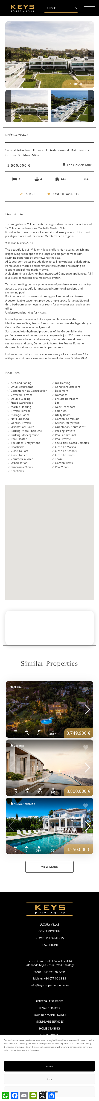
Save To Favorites (66, 194)
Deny (49, 1078)
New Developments (49, 938)
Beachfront (49, 945)
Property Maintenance (50, 1015)
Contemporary (49, 931)
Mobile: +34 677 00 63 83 (49, 978)
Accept (49, 1066)
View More (49, 867)
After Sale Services (49, 1001)
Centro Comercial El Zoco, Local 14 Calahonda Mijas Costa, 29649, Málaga (50, 963)
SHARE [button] (30, 194)
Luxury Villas (49, 924)
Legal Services (49, 1008)
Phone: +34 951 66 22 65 (49, 972)
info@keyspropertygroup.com (50, 985)
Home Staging (49, 1028)
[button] (8, 54)
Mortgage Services (49, 1022)
